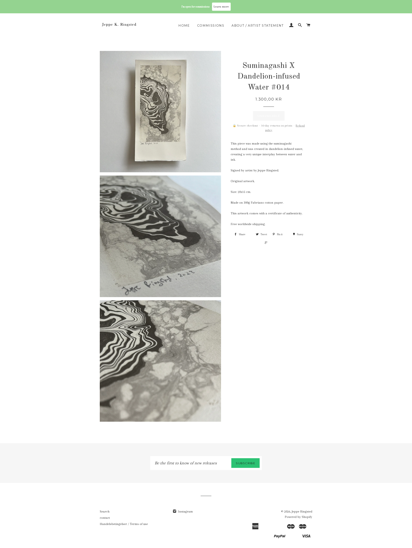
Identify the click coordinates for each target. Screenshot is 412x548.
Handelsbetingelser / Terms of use (124, 524)
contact (105, 518)
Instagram (185, 511)
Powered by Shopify (298, 517)
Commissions (210, 25)
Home (184, 25)
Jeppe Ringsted (302, 511)
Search (104, 511)
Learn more (221, 6)
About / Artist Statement (258, 25)
